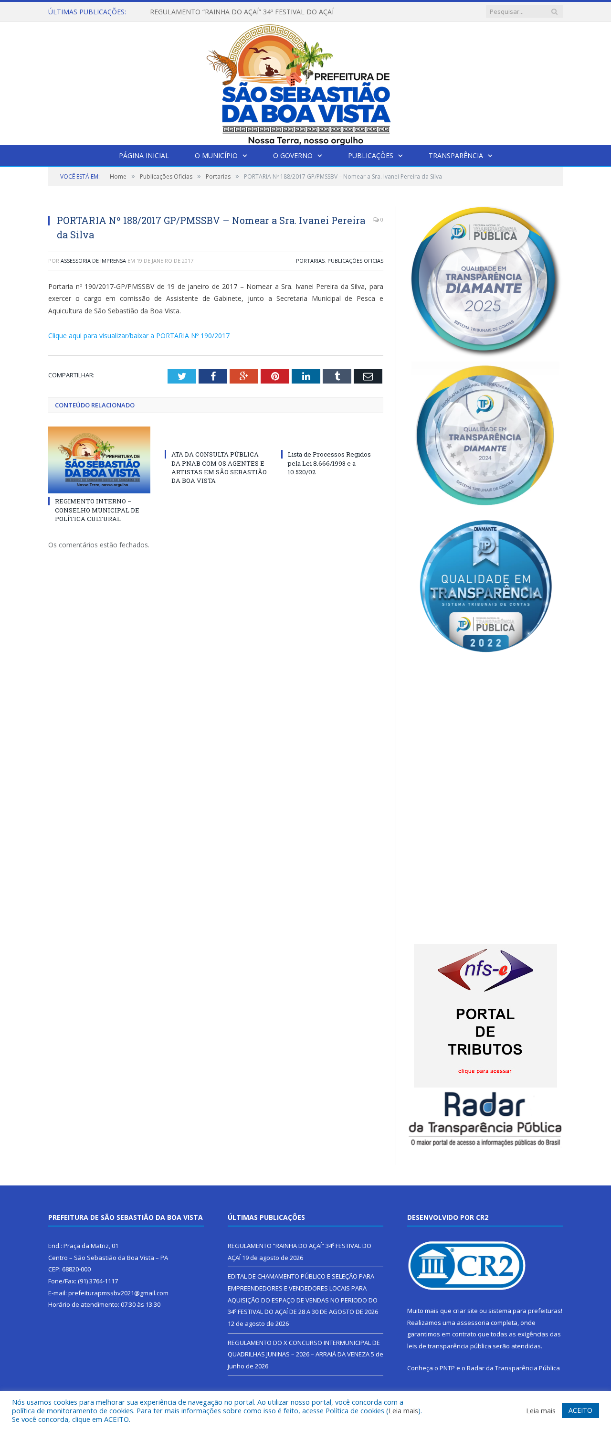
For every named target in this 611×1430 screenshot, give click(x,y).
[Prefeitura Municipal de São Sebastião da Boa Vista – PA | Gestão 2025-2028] (305, 81)
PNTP (447, 1368)
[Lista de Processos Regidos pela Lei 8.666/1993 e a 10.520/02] (332, 437)
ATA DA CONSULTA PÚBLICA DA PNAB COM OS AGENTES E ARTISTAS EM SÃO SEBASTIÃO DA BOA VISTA (219, 467)
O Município (216, 155)
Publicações (370, 155)
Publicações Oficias (355, 260)
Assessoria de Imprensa (93, 260)
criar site (465, 1310)
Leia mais (403, 1410)
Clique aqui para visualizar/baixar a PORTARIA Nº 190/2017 (139, 335)
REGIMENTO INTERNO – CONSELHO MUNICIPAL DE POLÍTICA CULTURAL (97, 510)
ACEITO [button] (580, 1410)
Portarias (310, 260)
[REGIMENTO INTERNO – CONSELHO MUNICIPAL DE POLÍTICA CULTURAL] (99, 460)
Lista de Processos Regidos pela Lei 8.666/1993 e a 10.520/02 (329, 463)
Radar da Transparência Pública (513, 1368)
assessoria (473, 1322)
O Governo (293, 155)
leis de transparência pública (449, 1346)
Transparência (456, 155)
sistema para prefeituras (524, 1310)
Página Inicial (144, 155)
